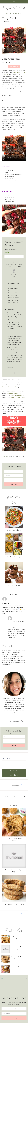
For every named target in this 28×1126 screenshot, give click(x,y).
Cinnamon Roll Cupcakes (15, 968)
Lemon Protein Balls (13, 389)
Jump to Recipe (14, 66)
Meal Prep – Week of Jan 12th (14, 558)
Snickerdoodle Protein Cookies (14, 904)
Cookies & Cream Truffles (14, 391)
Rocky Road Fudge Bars (18, 395)
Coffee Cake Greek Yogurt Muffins (14, 839)
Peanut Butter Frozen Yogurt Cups (14, 870)
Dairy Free (5, 13)
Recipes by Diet (14, 775)
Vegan (4, 15)
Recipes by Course (14, 771)
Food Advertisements (14, 721)
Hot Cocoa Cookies (14, 585)
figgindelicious (18, 617)
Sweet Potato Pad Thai (14, 530)
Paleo (22, 13)
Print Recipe (14, 256)
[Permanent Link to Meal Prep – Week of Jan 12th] (14, 554)
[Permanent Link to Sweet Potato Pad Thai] (14, 527)
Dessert (11, 13)
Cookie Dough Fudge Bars (14, 393)
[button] (14, 1)
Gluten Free (16, 13)
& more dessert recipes (18, 397)
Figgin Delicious (14, 8)
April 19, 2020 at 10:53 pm (14, 600)
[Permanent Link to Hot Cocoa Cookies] (14, 583)
